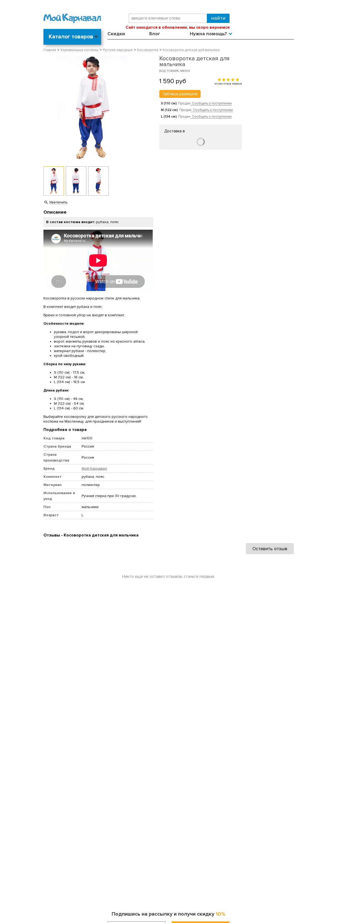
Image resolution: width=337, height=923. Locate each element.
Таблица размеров (179, 94)
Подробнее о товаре (65, 430)
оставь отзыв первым (228, 83)
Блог (154, 34)
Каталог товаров (71, 36)
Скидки (116, 34)
